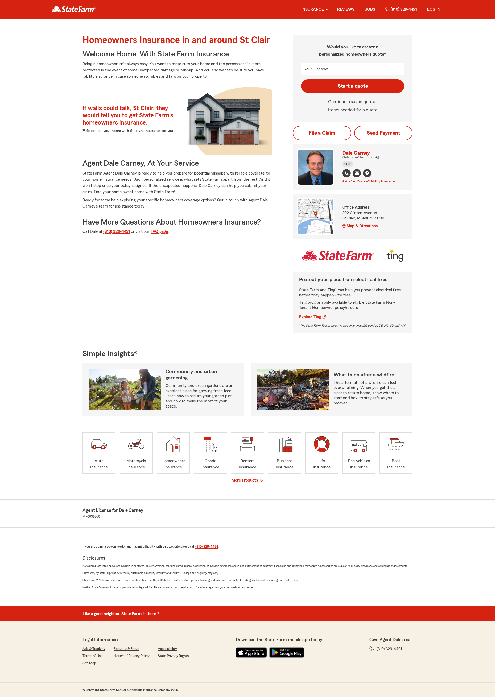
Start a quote (353, 86)
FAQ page (159, 231)
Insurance (312, 9)
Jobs (370, 9)
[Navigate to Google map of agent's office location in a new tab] (367, 173)
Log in (433, 9)
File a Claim (322, 133)
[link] (74, 9)
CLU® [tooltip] (347, 163)
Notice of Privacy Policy (132, 656)
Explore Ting (310, 317)
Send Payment (383, 133)
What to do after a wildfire (364, 374)
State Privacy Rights (173, 656)
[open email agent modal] (357, 174)
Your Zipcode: (316, 69)
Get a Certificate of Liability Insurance (368, 181)
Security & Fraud (126, 649)
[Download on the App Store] (251, 652)
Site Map (89, 663)
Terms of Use (92, 656)
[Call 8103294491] (346, 173)
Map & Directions (362, 226)
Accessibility (167, 649)
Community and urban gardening (191, 374)
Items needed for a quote (352, 109)
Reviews (345, 9)
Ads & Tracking (93, 649)
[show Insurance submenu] (326, 9)
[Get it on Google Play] (286, 652)
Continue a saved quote (351, 101)
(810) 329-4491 (404, 9)
